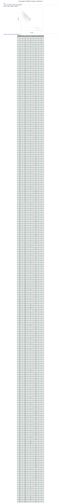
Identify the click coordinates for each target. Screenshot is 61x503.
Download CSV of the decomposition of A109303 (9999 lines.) (12, 34)
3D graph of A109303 (6, 4)
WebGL (11, 4)
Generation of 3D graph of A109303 (17, 4)
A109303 (5, 6)
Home (4, 3)
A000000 (8, 6)
